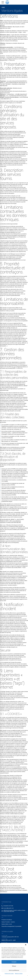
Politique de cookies (9, 973)
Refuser (14, 966)
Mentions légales (18, 973)
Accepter (14, 962)
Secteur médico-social (7, 924)
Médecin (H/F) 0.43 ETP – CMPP (9, 940)
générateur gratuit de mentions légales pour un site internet (12, 102)
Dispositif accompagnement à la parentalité (11, 926)
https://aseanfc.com (17, 26)
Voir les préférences (14, 970)
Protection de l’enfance (7, 919)
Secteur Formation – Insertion (8, 922)
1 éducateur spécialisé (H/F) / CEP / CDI (10, 937)
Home (3, 7)
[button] (25, 945)
